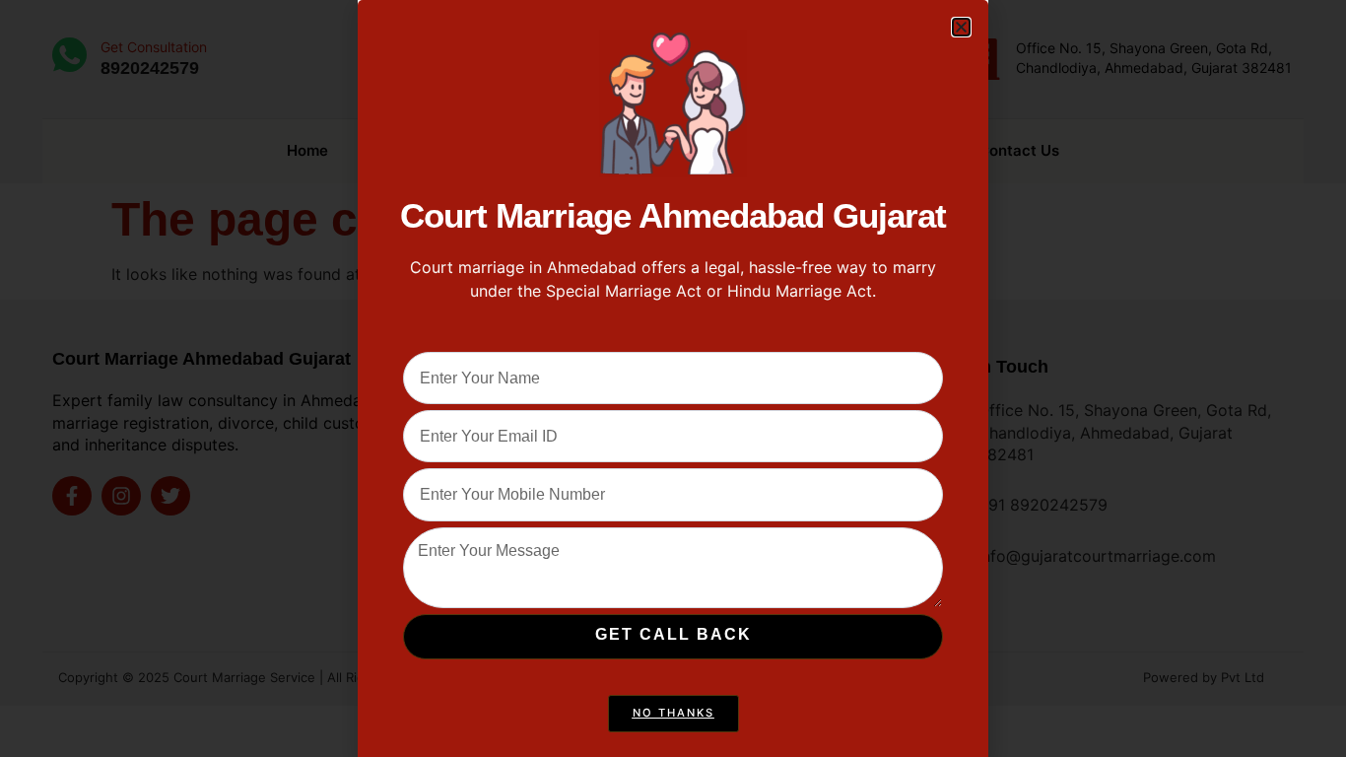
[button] (961, 27)
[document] (673, 378)
